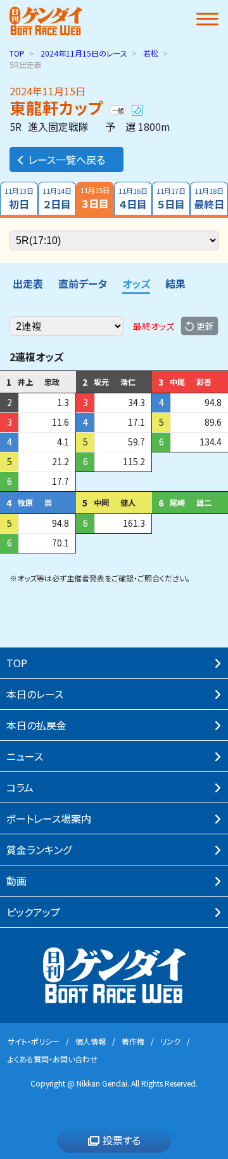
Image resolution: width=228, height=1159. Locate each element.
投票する (122, 1140)
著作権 (133, 1041)
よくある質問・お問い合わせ (53, 1059)
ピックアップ (33, 911)
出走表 (28, 283)
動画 (16, 880)
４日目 (133, 199)
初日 (19, 199)
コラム (20, 787)
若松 (150, 53)
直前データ (82, 283)
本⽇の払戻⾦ (36, 725)
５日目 (171, 199)
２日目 (57, 199)
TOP (17, 53)
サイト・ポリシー (34, 1041)
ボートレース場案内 (48, 818)
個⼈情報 (90, 1041)
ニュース (24, 756)
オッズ (136, 283)
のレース (84, 53)
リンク (170, 1041)
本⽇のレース (34, 694)
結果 (175, 283)
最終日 (209, 199)
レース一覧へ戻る (66, 159)
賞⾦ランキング (39, 849)
